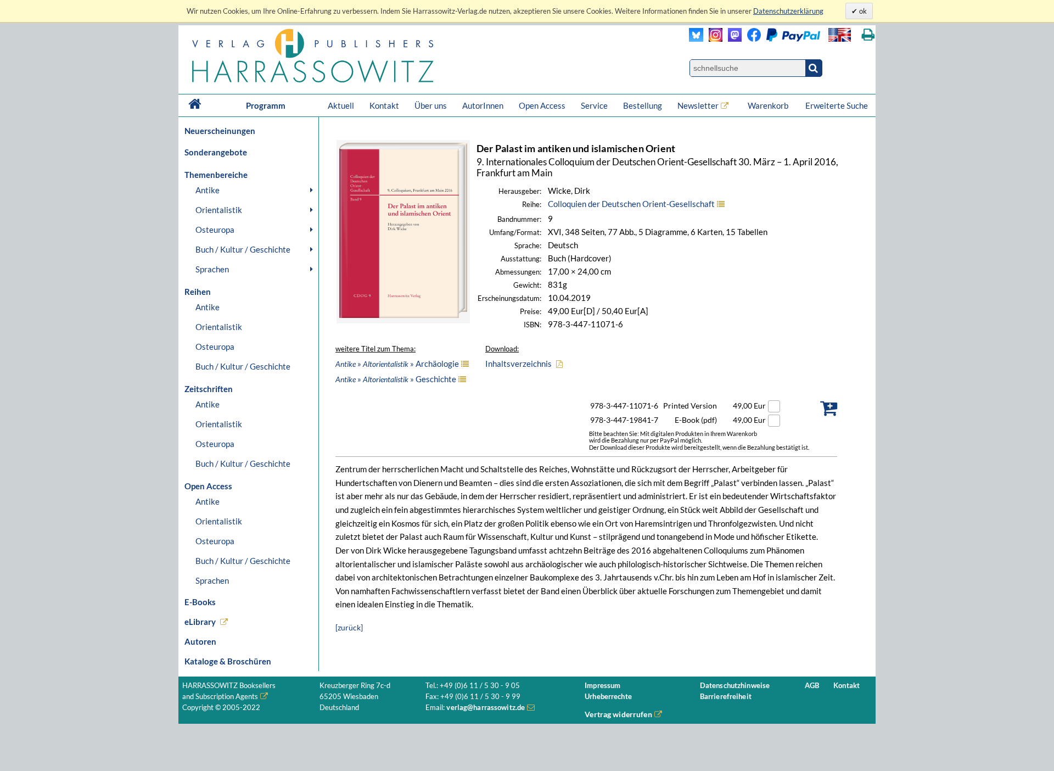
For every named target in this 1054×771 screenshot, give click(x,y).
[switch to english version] (839, 35)
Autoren (200, 641)
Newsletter (698, 105)
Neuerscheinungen (219, 131)
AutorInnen (482, 105)
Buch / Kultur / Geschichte (242, 249)
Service (594, 105)
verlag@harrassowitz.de (485, 707)
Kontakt (384, 105)
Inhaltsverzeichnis (518, 363)
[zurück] (349, 627)
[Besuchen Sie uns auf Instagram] (712, 38)
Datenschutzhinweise (735, 685)
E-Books (200, 602)
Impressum (602, 685)
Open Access (542, 105)
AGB (812, 685)
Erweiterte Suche (836, 105)
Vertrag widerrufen (618, 714)
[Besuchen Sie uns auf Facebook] (751, 38)
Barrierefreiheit (726, 696)
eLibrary (200, 622)
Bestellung (642, 105)
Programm (265, 105)
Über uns (430, 105)
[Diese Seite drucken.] (868, 35)
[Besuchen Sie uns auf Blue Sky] (696, 38)
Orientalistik (218, 210)
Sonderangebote (215, 152)
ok (862, 11)
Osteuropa (214, 229)
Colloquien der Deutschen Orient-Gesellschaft (631, 204)
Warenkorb (769, 105)
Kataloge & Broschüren (227, 661)
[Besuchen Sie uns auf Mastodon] (732, 38)
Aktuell (341, 105)
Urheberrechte (608, 696)
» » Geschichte (395, 379)
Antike (207, 190)
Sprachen (212, 269)
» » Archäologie (397, 363)
